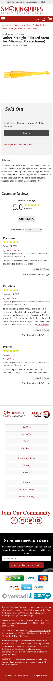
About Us (26, 434)
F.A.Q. (26, 441)
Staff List (26, 427)
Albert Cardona (13, 250)
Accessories (6, 25)
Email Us (7, 416)
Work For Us (26, 448)
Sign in (26, 133)
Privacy (26, 472)
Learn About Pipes (26, 458)
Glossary (27, 465)
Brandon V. (12, 298)
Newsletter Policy (26, 496)
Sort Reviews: (18, 229)
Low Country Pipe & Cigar (39, 631)
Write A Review (26, 219)
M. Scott (10, 359)
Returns (26, 482)
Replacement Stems (22, 25)
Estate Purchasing (26, 489)
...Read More (43, 324)
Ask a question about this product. (19, 144)
